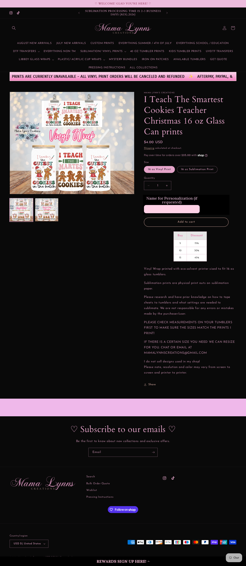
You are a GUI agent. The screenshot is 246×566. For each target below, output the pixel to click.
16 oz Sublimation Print (197, 169)
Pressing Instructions (100, 497)
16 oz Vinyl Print (159, 169)
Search (90, 476)
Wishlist (91, 490)
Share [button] (152, 384)
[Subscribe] (153, 452)
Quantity (149, 178)
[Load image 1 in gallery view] (21, 209)
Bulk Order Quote (98, 483)
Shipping (149, 148)
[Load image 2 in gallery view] (46, 209)
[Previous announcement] (79, 13)
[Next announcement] (167, 13)
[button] (123, 561)
